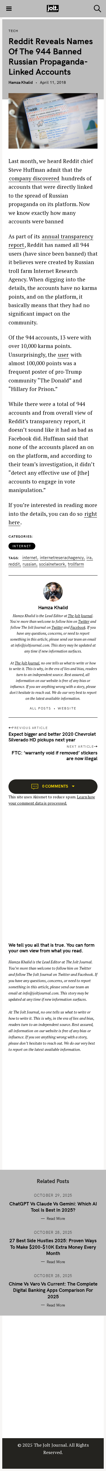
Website (67, 708)
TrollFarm (76, 564)
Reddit (14, 564)
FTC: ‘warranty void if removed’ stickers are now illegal (55, 755)
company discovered (34, 178)
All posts (40, 708)
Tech (13, 31)
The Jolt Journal (80, 615)
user (63, 354)
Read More (56, 1218)
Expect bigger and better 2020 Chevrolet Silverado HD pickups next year (52, 737)
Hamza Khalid (20, 82)
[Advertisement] (53, 879)
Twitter (83, 621)
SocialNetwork (52, 564)
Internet (21, 546)
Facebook (77, 627)
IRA (89, 557)
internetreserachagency (62, 557)
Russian (29, 564)
